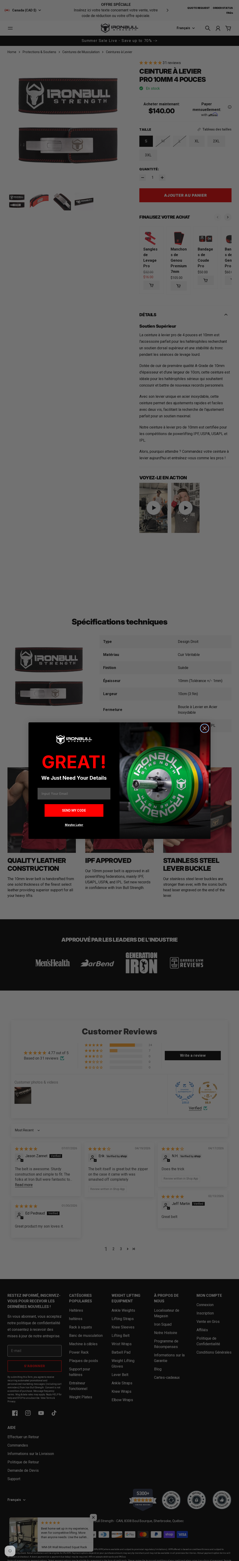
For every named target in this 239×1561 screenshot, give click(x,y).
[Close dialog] (204, 728)
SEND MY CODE (74, 810)
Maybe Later (74, 825)
